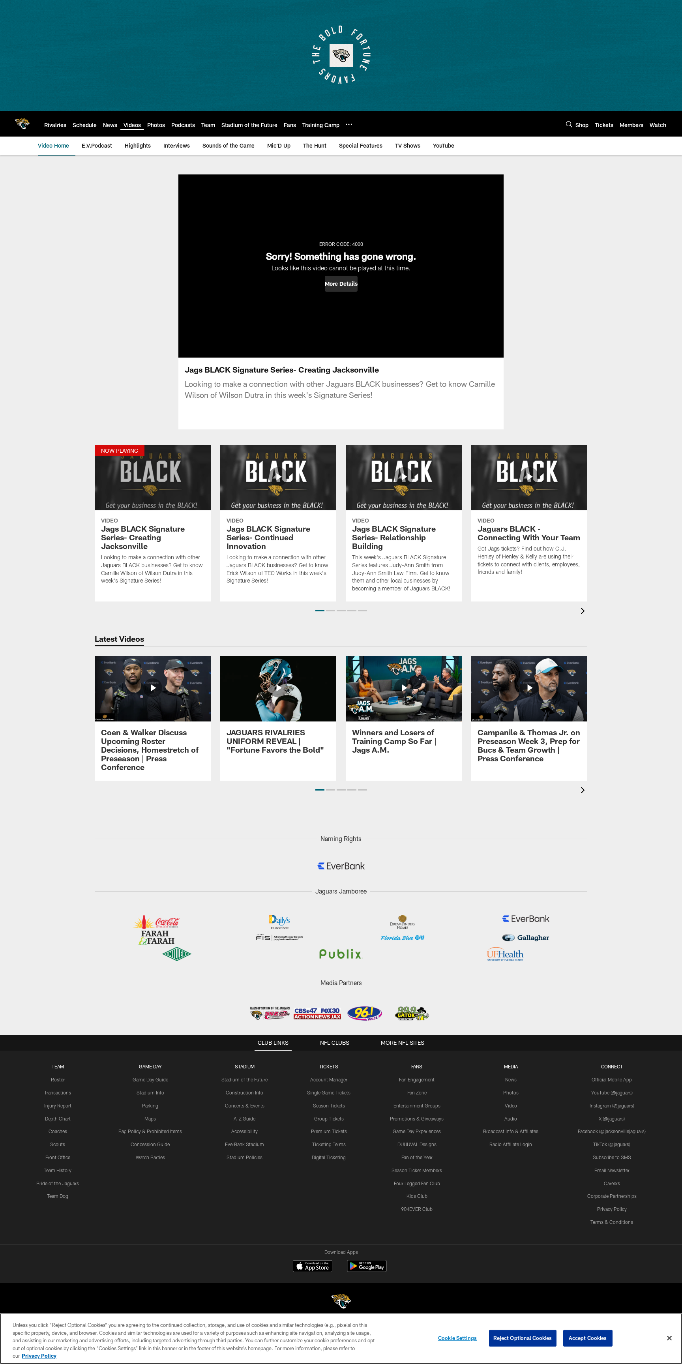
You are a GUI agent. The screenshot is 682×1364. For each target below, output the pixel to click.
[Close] (669, 1338)
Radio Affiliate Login (510, 1144)
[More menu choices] (349, 124)
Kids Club (417, 1196)
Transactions (57, 1092)
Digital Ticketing (329, 1157)
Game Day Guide (150, 1079)
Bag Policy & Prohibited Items (150, 1131)
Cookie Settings (457, 1338)
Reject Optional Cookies (522, 1338)
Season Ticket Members (417, 1170)
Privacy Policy (612, 1209)
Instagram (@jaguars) (612, 1105)
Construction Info (244, 1092)
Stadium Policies (244, 1157)
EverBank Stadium (244, 1144)
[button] (341, 284)
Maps (150, 1118)
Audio (510, 1118)
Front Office (57, 1157)
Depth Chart (58, 1118)
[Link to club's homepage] (22, 123)
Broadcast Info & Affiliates (510, 1131)
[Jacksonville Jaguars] (341, 1302)
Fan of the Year (417, 1157)
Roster (58, 1079)
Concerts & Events (244, 1105)
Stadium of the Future (244, 1079)
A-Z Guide (244, 1118)
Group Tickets (329, 1118)
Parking (150, 1105)
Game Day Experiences (417, 1131)
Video (511, 1105)
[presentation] (584, 612)
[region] (341, 1338)
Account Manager (328, 1079)
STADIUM (245, 1066)
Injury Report (57, 1105)
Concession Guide (150, 1144)
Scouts (57, 1144)
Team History (57, 1170)
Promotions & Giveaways (417, 1118)
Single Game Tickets (328, 1092)
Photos (511, 1092)
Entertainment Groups (416, 1105)
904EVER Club (417, 1209)
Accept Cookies (588, 1338)
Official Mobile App (612, 1079)
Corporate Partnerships (612, 1196)
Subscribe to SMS (612, 1157)
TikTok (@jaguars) (611, 1144)
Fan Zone (417, 1092)
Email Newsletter (612, 1170)
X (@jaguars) (612, 1118)
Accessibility (244, 1131)
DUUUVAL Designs (417, 1144)
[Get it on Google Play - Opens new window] (366, 1270)
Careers (612, 1183)
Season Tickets (329, 1105)
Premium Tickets (329, 1131)
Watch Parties (150, 1157)
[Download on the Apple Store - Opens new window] (312, 1267)
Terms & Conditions (611, 1222)
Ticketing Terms (329, 1144)
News (511, 1079)
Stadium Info (150, 1092)
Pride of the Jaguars (57, 1183)
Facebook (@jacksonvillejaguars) (612, 1131)
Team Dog (57, 1196)
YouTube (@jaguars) (612, 1092)
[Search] (569, 124)
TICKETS (328, 1066)
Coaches (58, 1131)
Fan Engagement (417, 1079)
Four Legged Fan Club (417, 1183)
